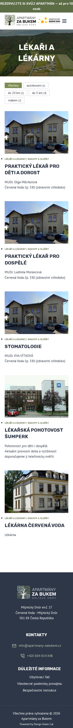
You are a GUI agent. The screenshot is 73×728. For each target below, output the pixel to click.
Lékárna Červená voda (34, 525)
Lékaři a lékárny (15, 158)
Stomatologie (23, 346)
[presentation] (36, 132)
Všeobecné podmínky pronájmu (39, 684)
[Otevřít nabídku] (64, 20)
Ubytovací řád (39, 677)
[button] (13, 85)
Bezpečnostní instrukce (39, 690)
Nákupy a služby (38, 158)
